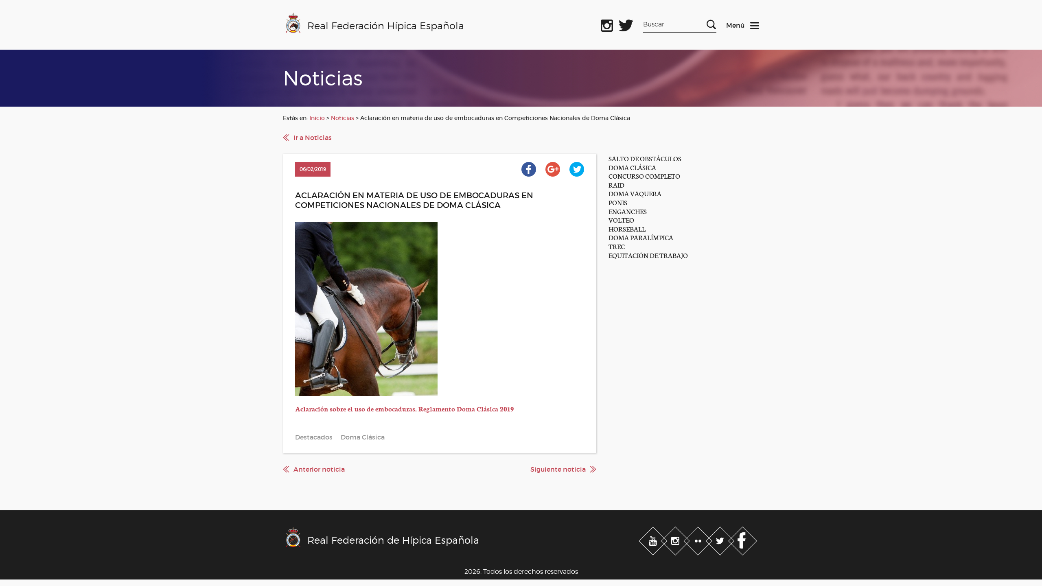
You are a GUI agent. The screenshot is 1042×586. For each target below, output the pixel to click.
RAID (616, 184)
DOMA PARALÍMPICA (641, 237)
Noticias (342, 118)
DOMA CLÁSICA (632, 167)
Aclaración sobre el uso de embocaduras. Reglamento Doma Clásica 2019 (404, 408)
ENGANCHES (628, 211)
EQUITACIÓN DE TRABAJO (648, 255)
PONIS (618, 202)
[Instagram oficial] (607, 24)
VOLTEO (621, 219)
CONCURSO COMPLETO (644, 175)
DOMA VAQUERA (635, 193)
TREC (617, 246)
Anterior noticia (319, 469)
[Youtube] (654, 539)
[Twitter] (721, 539)
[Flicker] (699, 539)
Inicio (317, 118)
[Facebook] (742, 539)
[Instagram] (676, 539)
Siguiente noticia (558, 469)
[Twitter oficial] (626, 24)
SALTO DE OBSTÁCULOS (645, 158)
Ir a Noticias (312, 137)
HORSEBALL (627, 228)
